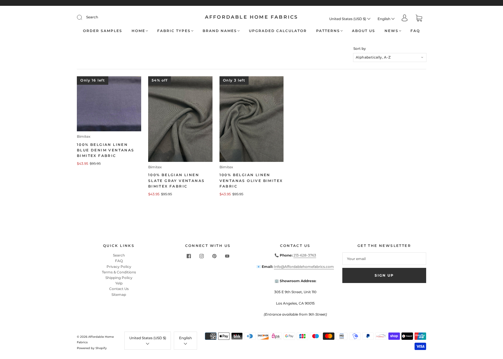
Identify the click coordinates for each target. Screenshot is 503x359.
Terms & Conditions (119, 272)
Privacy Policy (119, 266)
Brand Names (220, 31)
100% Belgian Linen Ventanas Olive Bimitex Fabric (251, 180)
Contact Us (119, 289)
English (384, 19)
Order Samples (102, 31)
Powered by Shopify (92, 348)
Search (92, 17)
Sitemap (118, 294)
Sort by (359, 48)
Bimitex (84, 136)
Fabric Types (174, 31)
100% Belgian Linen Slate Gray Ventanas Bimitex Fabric (176, 180)
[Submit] (83, 17)
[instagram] (201, 256)
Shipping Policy (118, 277)
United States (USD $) (348, 19)
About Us (363, 31)
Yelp (119, 283)
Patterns (328, 31)
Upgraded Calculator (278, 31)
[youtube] (227, 256)
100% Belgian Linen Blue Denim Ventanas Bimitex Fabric (105, 150)
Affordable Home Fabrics (251, 17)
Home (138, 31)
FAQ (415, 31)
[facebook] (188, 256)
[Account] (405, 18)
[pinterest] (214, 256)
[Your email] (384, 258)
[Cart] (419, 19)
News (391, 31)
